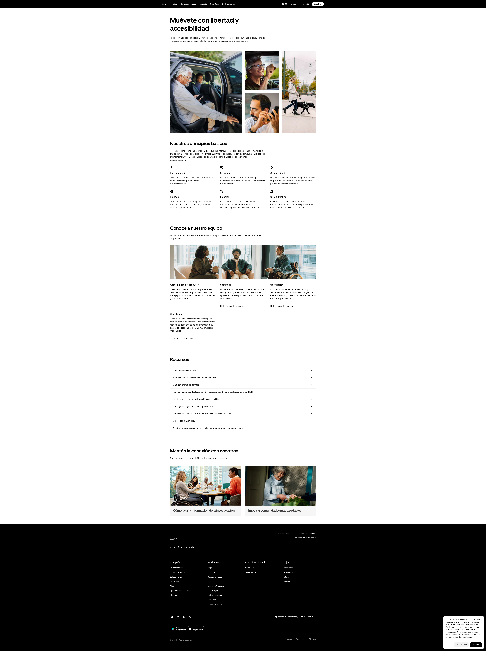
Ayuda (293, 4)
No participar (461, 645)
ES (286, 4)
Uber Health (276, 284)
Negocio (203, 4)
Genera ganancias (188, 4)
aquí (471, 637)
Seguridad (225, 284)
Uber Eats (214, 4)
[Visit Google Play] (179, 629)
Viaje (175, 4)
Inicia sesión (304, 4)
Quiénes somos (228, 4)
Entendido (476, 645)
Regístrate (317, 4)
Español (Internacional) (288, 617)
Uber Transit (176, 314)
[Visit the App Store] (196, 629)
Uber (165, 4)
